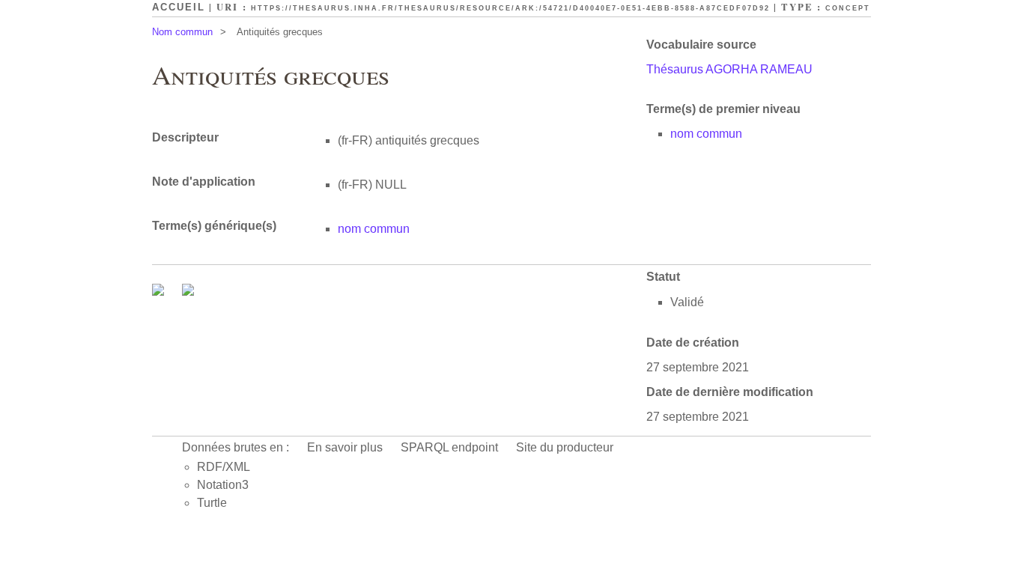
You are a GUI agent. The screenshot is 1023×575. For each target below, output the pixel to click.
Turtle (212, 502)
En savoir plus (345, 447)
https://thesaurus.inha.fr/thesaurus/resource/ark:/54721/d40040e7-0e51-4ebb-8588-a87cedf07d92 (510, 8)
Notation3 (223, 484)
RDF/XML (223, 466)
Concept (847, 8)
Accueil (178, 7)
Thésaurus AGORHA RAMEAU (729, 69)
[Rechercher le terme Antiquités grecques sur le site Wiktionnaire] (188, 291)
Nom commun (182, 31)
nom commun (706, 133)
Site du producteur (564, 447)
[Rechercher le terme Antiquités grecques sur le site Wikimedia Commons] (159, 291)
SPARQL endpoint (449, 447)
